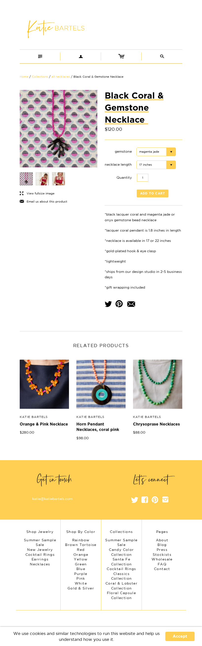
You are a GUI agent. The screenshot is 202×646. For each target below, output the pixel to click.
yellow (80, 559)
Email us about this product (43, 202)
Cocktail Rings (121, 569)
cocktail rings (40, 555)
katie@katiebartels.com (52, 499)
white (81, 583)
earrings (40, 559)
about (162, 540)
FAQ (162, 564)
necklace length (118, 164)
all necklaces (60, 76)
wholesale (162, 559)
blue (80, 569)
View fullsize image (37, 193)
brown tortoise (81, 545)
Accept (180, 636)
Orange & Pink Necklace (44, 424)
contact (162, 569)
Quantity (124, 177)
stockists (162, 555)
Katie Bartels (34, 416)
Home (24, 76)
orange (80, 555)
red (80, 550)
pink (80, 578)
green (81, 564)
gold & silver (80, 588)
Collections (40, 76)
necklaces (40, 564)
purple (80, 574)
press (162, 550)
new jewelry (40, 550)
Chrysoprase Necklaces (156, 424)
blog (162, 545)
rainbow (81, 540)
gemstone (123, 151)
